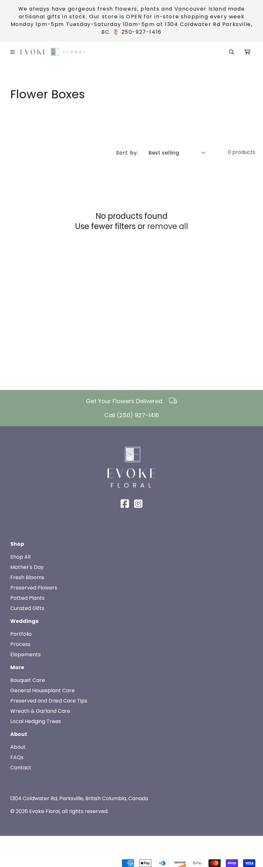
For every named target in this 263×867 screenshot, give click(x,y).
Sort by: (127, 152)
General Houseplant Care (42, 690)
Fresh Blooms (27, 577)
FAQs (16, 757)
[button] (231, 52)
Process (20, 644)
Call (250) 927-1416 (131, 415)
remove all (167, 226)
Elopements (25, 654)
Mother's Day (27, 567)
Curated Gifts (27, 608)
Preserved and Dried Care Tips (48, 700)
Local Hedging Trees (35, 721)
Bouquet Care (27, 680)
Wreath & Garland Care (40, 711)
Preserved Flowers (33, 587)
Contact (20, 767)
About (18, 747)
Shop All (20, 557)
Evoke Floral (44, 811)
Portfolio (21, 634)
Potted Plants (27, 598)
